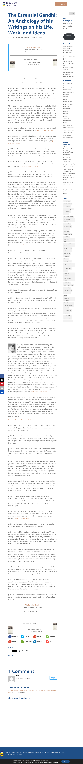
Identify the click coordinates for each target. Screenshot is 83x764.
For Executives (67, 223)
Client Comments (67, 83)
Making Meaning (67, 251)
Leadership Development (67, 240)
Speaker (43, 4)
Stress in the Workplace (66, 299)
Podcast (66, 271)
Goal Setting (66, 229)
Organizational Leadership (67, 265)
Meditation (66, 256)
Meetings (65, 111)
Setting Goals (67, 293)
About (71, 4)
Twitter (69, 318)
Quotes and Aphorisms (23, 37)
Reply (53, 677)
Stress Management (68, 127)
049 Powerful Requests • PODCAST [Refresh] (69, 57)
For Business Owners (68, 92)
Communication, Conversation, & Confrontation (67, 87)
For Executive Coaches (67, 220)
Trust (65, 318)
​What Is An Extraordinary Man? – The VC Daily (68, 149)
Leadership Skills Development (68, 245)
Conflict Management (69, 209)
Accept (65, 761)
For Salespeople (67, 101)
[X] (2, 380)
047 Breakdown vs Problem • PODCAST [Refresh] (68, 68)
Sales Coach (70, 285)
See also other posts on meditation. (20, 420)
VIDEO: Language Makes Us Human (68, 177)
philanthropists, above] (39, 392)
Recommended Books (36, 37)
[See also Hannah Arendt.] (23, 518)
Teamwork (66, 308)
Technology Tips (67, 132)
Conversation (67, 211)
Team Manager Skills (68, 130)
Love (71, 248)
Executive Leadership (69, 216)
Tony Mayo (13, 37)
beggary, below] (20, 245)
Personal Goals (67, 268)
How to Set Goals (68, 104)
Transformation (67, 315)
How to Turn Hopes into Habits (68, 192)
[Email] (2, 388)
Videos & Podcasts (68, 137)
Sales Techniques (67, 125)
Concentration (67, 206)
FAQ (78, 4)
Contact (33, 4)
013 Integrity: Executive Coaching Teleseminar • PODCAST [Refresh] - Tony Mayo (68, 161)
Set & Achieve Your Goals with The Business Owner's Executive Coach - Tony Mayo (68, 186)
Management (67, 253)
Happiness (66, 231)
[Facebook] (2, 376)
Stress (65, 295)
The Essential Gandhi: (33, 47)
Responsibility (67, 282)
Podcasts (65, 113)
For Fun (65, 99)
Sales (65, 285)
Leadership (66, 236)
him (64, 175)
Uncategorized (67, 135)
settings (56, 762)
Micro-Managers (67, 261)
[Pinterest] (2, 384)
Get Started (61, 4)
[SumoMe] (2, 392)
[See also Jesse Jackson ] (45, 130)
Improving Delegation (69, 173)
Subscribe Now (68, 37)
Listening (66, 248)
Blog (51, 4)
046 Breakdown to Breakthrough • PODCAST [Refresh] (68, 74)
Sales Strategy (67, 288)
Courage (66, 214)
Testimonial (66, 313)
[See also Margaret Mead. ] (30, 166)
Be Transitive (67, 201)
